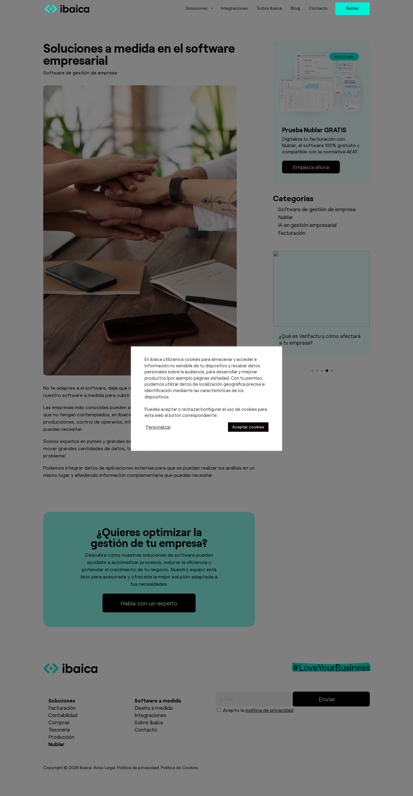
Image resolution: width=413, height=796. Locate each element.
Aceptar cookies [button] (248, 426)
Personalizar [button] (158, 427)
